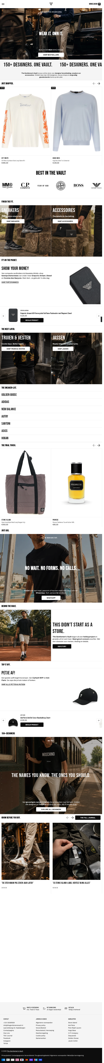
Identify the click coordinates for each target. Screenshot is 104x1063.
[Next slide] (99, 83)
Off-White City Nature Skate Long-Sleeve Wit (13, 160)
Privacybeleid (6, 1055)
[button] (3, 4)
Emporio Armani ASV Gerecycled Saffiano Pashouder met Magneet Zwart (46, 313)
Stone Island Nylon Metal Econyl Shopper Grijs (13, 522)
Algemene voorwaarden (58, 1055)
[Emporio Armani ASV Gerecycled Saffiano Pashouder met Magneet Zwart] (13, 316)
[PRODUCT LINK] (25, 126)
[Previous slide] (4, 316)
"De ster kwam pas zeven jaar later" (18, 882)
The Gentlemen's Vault (15, 1051)
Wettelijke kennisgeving (75, 1055)
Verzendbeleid (29, 1055)
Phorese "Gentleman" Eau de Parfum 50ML (63, 522)
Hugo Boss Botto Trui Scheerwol (61, 160)
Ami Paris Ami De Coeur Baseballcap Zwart (35, 717)
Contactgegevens (17, 1055)
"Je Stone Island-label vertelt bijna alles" (72, 882)
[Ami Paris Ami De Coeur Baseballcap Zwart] (13, 720)
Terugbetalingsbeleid (42, 1055)
